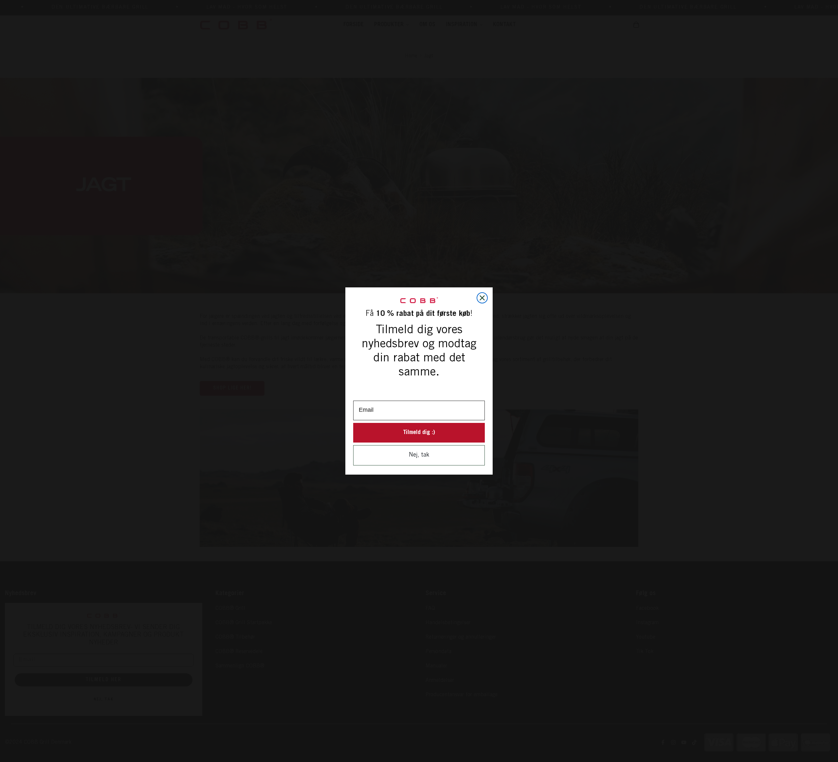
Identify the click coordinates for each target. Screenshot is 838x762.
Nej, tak (419, 455)
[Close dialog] (482, 298)
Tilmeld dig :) (419, 433)
